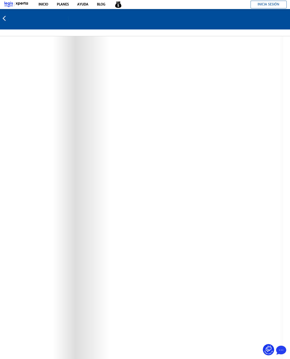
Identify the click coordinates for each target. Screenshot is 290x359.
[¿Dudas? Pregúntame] (268, 349)
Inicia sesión (268, 4)
